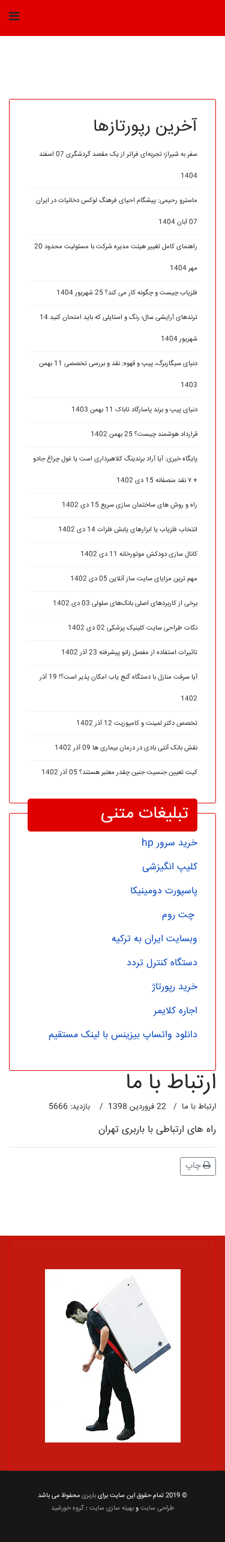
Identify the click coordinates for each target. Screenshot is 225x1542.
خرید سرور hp (169, 843)
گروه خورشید (67, 1508)
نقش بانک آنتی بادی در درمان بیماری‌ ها (126, 748)
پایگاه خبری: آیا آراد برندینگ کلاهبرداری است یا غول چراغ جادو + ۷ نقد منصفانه (115, 470)
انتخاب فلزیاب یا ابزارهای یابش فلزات (127, 530)
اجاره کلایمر (175, 1011)
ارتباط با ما (199, 1107)
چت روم (178, 915)
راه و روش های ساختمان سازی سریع (129, 505)
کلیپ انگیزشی (169, 867)
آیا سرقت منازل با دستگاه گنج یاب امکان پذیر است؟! (118, 688)
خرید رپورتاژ (174, 987)
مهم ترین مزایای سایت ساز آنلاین (133, 579)
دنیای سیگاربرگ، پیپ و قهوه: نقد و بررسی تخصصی (118, 374)
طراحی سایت (157, 1508)
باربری (89, 1495)
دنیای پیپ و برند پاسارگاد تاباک (134, 410)
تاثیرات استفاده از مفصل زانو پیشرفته (129, 652)
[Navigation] (14, 18)
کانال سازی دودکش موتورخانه (138, 554)
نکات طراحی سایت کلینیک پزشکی (132, 628)
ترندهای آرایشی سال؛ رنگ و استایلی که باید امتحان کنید (118, 328)
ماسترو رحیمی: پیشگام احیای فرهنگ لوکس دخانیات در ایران (116, 211)
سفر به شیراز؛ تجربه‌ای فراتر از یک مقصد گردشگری (118, 165)
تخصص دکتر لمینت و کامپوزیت (136, 723)
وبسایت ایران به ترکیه (154, 939)
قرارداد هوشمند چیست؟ (144, 434)
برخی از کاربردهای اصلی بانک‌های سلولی (125, 603)
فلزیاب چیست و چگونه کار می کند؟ (126, 293)
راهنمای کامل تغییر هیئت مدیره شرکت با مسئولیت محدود (115, 257)
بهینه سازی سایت (111, 1508)
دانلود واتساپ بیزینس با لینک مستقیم (123, 1035)
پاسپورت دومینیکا (163, 891)
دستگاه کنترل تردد (162, 963)
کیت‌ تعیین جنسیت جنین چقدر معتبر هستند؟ (119, 772)
